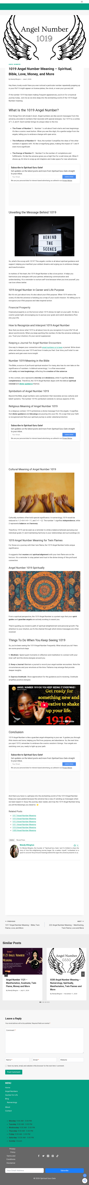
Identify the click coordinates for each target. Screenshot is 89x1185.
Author (12, 840)
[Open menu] (82, 1)
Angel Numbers (15, 64)
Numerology (12, 1102)
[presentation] (22, 961)
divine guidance (26, 384)
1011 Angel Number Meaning (24, 824)
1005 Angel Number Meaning (24, 830)
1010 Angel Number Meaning (24, 827)
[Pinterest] (52, 1156)
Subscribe (64, 1171)
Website (63, 1060)
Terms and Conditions (10, 1157)
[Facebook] (74, 845)
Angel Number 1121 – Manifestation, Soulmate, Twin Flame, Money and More (21, 983)
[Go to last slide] (6, 974)
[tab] (40, 1002)
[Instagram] (48, 1156)
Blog (7, 1099)
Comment (11, 1030)
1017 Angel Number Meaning (24, 815)
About (7, 1107)
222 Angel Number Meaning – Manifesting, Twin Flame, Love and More (66, 924)
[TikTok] (57, 1156)
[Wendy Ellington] (14, 851)
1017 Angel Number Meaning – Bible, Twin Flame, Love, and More (22, 924)
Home (7, 1087)
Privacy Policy (12, 1150)
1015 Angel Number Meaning (24, 819)
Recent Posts (20, 840)
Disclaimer (11, 1163)
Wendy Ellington (16, 79)
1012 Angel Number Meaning (24, 821)
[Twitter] (77, 845)
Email (36, 1060)
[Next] (83, 974)
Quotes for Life (11, 1095)
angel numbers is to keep (52, 347)
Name (9, 1060)
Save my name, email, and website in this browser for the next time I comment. (36, 1066)
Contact (8, 1111)
